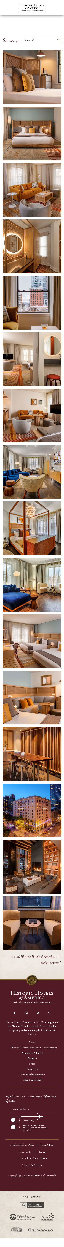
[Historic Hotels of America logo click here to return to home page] (32, 8)
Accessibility (25, 1151)
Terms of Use (47, 1144)
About (32, 1042)
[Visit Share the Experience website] (47, 1217)
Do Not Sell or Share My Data (32, 1158)
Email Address (20, 1109)
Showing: (11, 40)
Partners (32, 1058)
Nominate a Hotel (32, 1052)
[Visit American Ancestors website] (41, 1230)
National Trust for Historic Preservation (34, 1047)
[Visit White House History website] (16, 1230)
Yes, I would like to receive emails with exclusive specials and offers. (35, 1128)
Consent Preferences (32, 1165)
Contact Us (32, 1069)
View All (29, 40)
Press (32, 1063)
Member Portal (32, 1079)
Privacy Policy (28, 1121)
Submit (15, 1116)
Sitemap (41, 1151)
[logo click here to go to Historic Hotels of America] (32, 997)
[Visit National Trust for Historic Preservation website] (22, 1217)
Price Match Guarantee (32, 1074)
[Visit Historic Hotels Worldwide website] (32, 1205)
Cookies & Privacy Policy (22, 1144)
